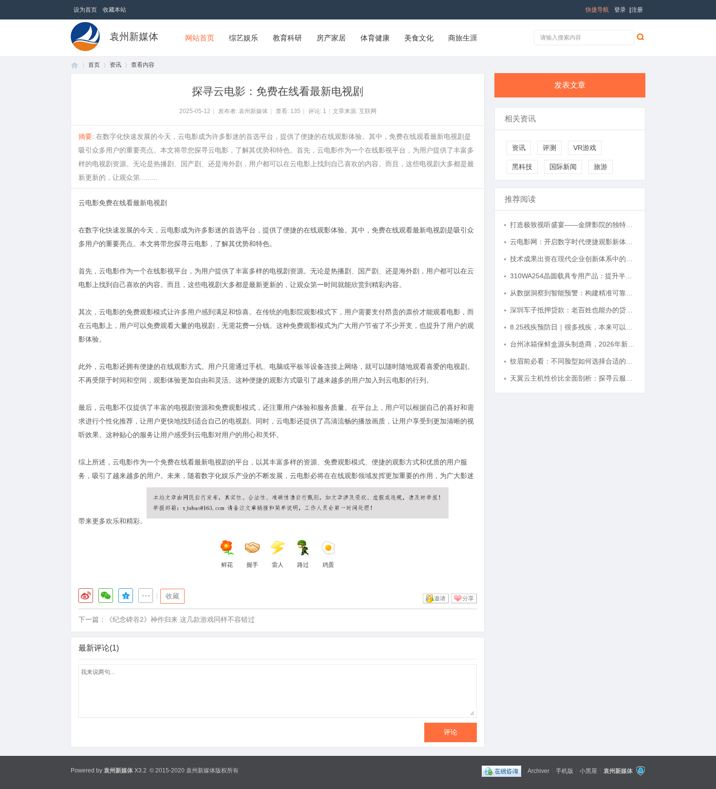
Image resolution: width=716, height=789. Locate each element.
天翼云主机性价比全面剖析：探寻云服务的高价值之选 (573, 378)
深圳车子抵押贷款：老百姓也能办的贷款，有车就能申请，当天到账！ (573, 310)
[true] (640, 36)
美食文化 (418, 38)
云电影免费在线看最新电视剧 (122, 203)
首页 (74, 65)
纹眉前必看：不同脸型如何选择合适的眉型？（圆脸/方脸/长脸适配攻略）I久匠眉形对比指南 (573, 361)
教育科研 (287, 38)
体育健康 (375, 38)
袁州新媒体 (134, 36)
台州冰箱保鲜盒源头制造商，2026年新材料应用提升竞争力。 (573, 344)
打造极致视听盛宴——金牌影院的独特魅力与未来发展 (573, 225)
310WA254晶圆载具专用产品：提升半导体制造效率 (573, 276)
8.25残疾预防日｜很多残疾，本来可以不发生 (573, 327)
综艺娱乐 (243, 38)
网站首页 (199, 38)
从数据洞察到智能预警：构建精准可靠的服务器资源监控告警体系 (573, 293)
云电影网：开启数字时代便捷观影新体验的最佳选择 (573, 242)
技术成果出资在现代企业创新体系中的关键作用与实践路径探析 (573, 259)
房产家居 (331, 38)
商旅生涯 (462, 38)
